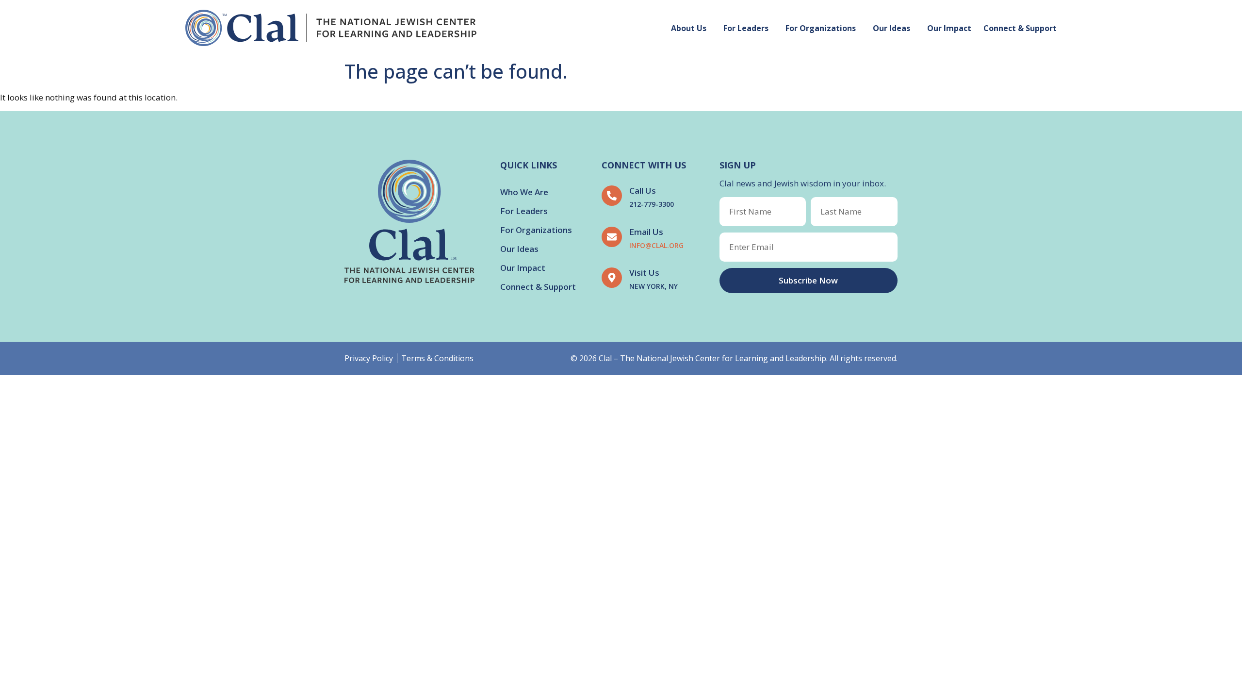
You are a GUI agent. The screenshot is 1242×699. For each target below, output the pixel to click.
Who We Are (524, 192)
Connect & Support (1020, 28)
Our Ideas (891, 28)
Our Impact (949, 28)
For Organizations (820, 28)
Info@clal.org (656, 245)
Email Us (646, 231)
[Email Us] (612, 237)
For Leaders (745, 28)
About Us (688, 28)
